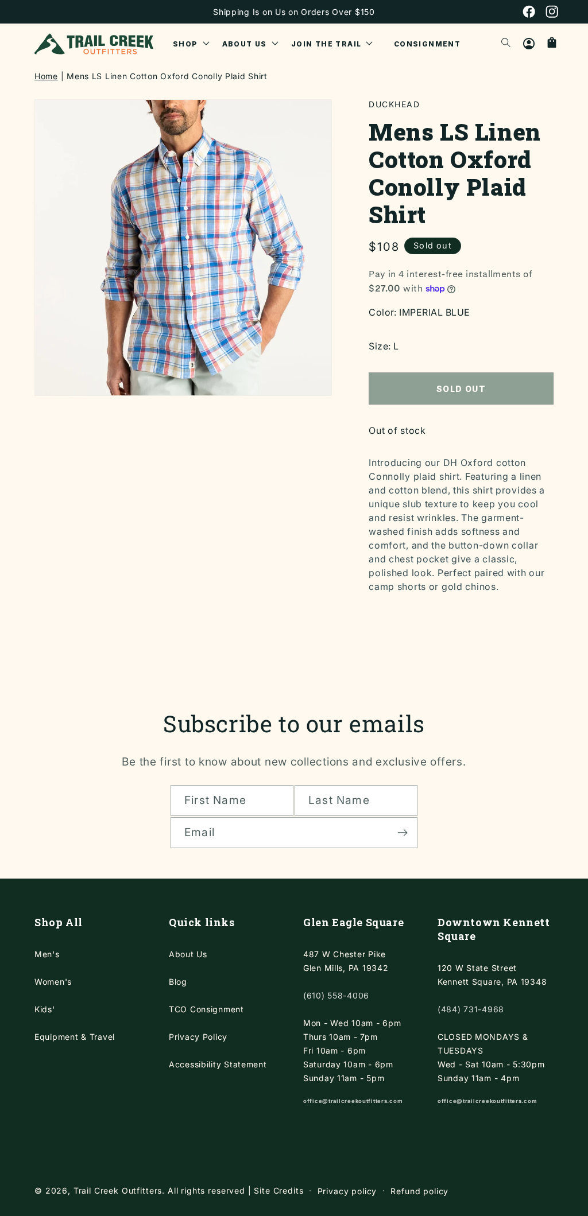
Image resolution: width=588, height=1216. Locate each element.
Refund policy (419, 1191)
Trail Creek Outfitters (118, 1190)
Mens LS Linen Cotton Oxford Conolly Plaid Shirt (167, 76)
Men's (47, 954)
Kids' (44, 1009)
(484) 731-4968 (471, 1009)
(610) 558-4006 (336, 995)
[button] (191, 43)
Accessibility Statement (218, 1064)
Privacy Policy (198, 1037)
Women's (53, 981)
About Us (188, 954)
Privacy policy (347, 1191)
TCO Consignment (206, 1009)
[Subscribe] (402, 833)
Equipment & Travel (74, 1037)
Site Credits (278, 1190)
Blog (178, 981)
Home (46, 76)
